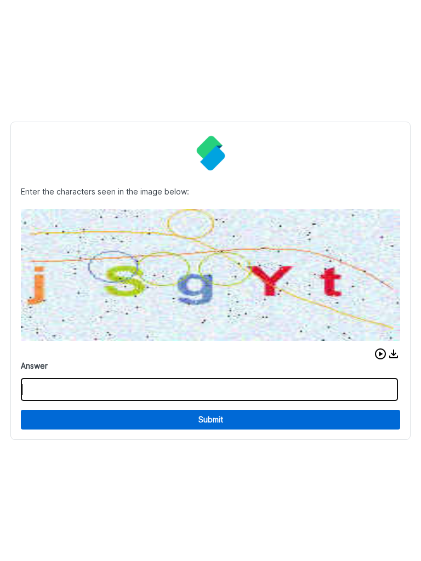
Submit (210, 419)
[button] (380, 353)
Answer (34, 365)
